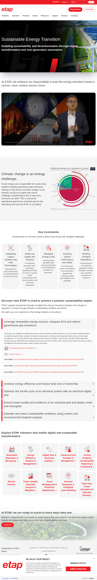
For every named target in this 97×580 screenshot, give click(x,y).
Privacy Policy (5, 578)
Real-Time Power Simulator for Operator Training (87, 489)
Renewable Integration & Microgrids (22, 348)
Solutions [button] (5, 16)
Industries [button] (15, 16)
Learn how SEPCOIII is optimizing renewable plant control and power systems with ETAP (44, 366)
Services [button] (64, 16)
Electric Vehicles (15, 354)
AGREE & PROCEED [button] (78, 569)
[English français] (65, 2)
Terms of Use (43, 548)
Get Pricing (89, 9)
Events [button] (35, 16)
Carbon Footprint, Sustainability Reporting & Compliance (87, 461)
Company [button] (74, 16)
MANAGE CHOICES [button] (78, 563)
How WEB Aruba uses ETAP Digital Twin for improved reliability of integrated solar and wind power (47, 372)
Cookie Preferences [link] (48, 551)
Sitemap (64, 548)
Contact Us (8, 525)
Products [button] (26, 16)
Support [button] (55, 16)
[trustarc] (91, 578)
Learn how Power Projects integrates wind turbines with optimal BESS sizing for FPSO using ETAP (48, 359)
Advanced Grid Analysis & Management (68, 458)
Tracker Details (14, 578)
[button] (94, 558)
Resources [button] (45, 16)
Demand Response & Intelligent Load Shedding (68, 485)
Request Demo (75, 9)
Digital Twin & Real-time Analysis (49, 458)
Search (91, 2)
